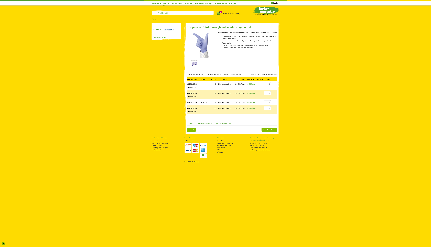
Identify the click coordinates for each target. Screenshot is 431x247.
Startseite (155, 19)
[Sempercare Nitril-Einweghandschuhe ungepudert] (201, 45)
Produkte (156, 3)
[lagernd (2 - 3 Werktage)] (187, 74)
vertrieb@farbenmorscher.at (260, 150)
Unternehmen (220, 3)
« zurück (191, 130)
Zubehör (191, 123)
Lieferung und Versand (160, 143)
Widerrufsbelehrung (224, 145)
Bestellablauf (156, 150)
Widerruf (220, 152)
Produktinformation (205, 123)
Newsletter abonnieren (225, 143)
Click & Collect (157, 145)
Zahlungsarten (189, 141)
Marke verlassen (160, 37)
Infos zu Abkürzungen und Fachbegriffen (264, 74)
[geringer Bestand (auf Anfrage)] (207, 74)
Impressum (221, 147)
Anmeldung (221, 141)
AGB (218, 150)
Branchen (177, 3)
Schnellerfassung (203, 3)
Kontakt (233, 3)
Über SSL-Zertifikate (191, 162)
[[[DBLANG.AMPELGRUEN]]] (260, 84)
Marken (166, 3)
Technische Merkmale (223, 123)
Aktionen (188, 3)
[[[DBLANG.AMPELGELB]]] (260, 93)
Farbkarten (155, 141)
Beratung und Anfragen (160, 147)
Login (275, 3)
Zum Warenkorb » (269, 130)
